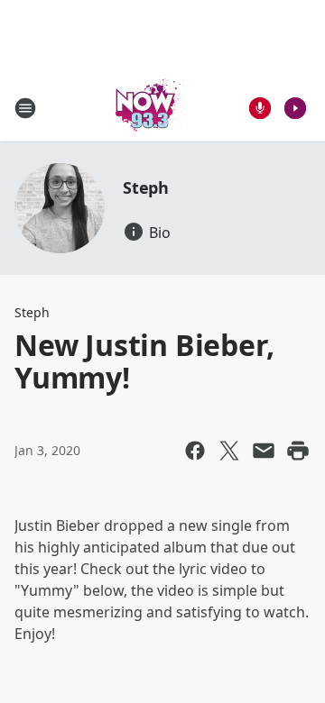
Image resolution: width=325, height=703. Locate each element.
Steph (146, 187)
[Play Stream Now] (295, 108)
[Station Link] (150, 107)
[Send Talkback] (260, 108)
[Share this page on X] (229, 450)
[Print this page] (298, 450)
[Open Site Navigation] (25, 108)
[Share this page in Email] (263, 450)
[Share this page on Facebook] (195, 450)
